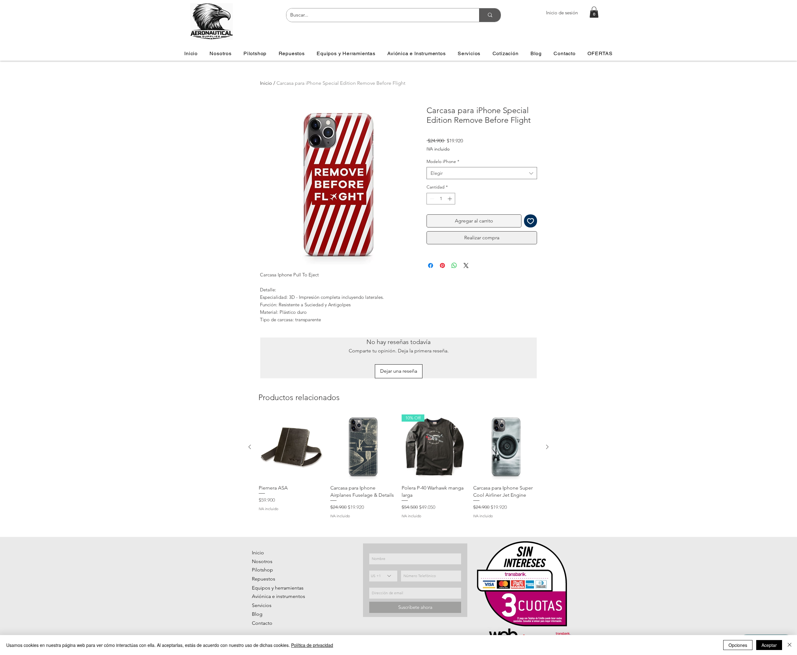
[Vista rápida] (291, 447)
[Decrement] (431, 198)
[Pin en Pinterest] (442, 265)
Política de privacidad (312, 645)
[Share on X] (466, 265)
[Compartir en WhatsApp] (454, 265)
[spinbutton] (440, 198)
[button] (594, 12)
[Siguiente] (547, 447)
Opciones (738, 645)
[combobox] (482, 173)
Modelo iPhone (443, 161)
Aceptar (769, 645)
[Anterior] (249, 447)
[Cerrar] (789, 645)
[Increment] (450, 198)
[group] (398, 466)
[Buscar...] (490, 15)
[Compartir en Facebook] (430, 265)
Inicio (266, 83)
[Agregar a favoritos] (530, 220)
